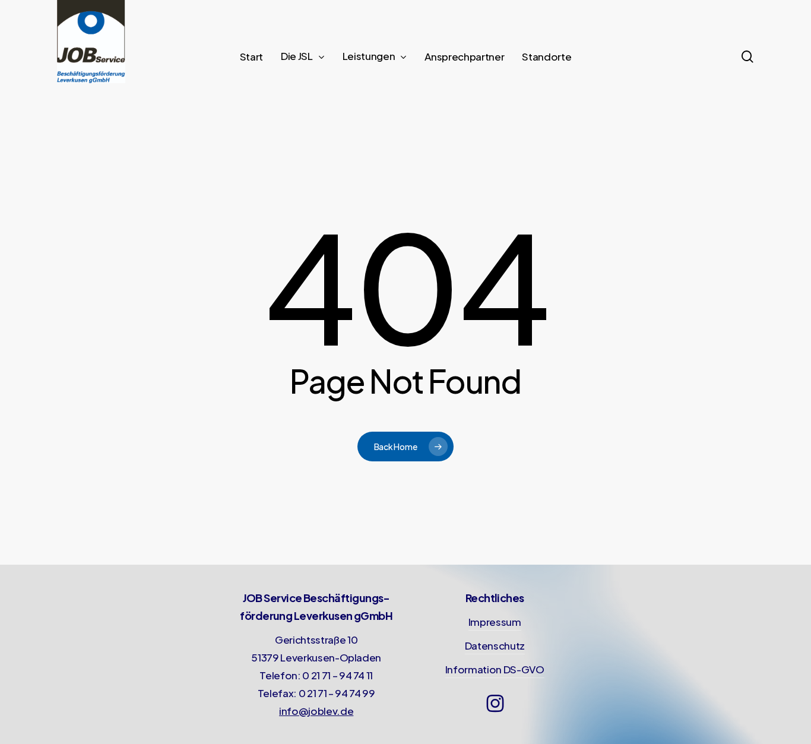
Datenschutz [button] (495, 645)
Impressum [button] (494, 621)
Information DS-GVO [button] (494, 669)
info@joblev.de (316, 710)
